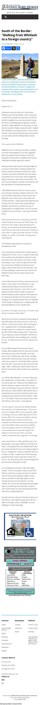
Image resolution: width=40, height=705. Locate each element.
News (4, 625)
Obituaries (5, 647)
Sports (4, 633)
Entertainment (6, 644)
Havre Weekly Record (6, 629)
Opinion (4, 651)
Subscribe (18, 628)
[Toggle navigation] (5, 17)
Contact (17, 625)
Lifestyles (5, 640)
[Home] (20, 10)
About (17, 632)
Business (5, 637)
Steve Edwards (7, 44)
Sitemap (31, 632)
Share (8, 48)
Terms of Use (33, 625)
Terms (33, 644)
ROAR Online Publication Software (24, 696)
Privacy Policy (33, 628)
